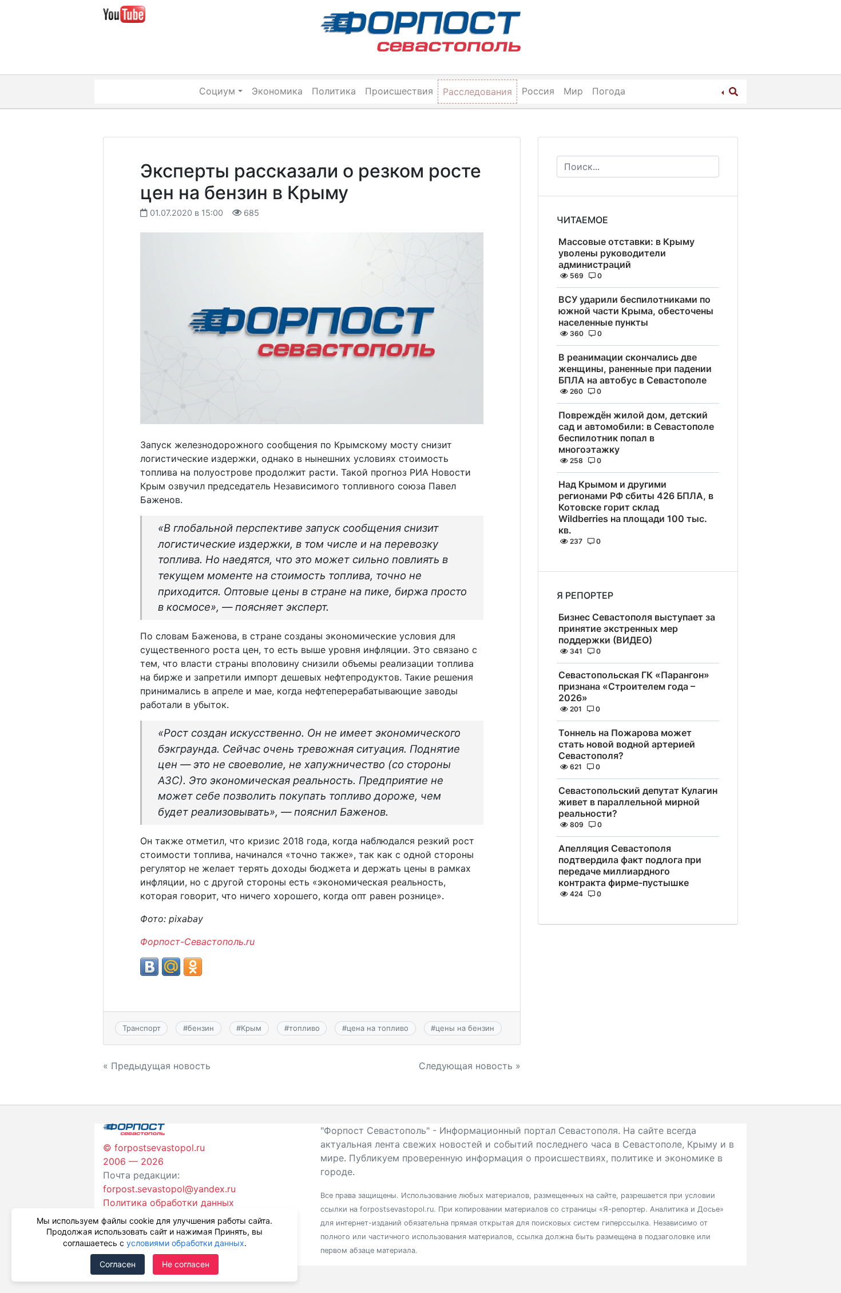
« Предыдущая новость (157, 1065)
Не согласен (185, 1264)
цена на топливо (377, 1028)
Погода (608, 91)
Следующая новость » (470, 1065)
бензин (201, 1028)
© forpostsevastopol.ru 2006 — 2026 (154, 1154)
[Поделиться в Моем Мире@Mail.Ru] (171, 967)
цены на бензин (464, 1028)
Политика (334, 91)
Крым (251, 1028)
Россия (538, 91)
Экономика (277, 91)
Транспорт (141, 1028)
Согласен (118, 1264)
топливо (304, 1028)
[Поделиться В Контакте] (149, 967)
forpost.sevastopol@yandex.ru (169, 1189)
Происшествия (399, 91)
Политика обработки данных (168, 1202)
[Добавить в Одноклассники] (193, 967)
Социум (217, 91)
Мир (573, 91)
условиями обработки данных (185, 1243)
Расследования (477, 91)
